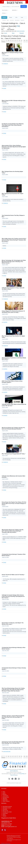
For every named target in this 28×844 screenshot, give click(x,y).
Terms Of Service (13, 775)
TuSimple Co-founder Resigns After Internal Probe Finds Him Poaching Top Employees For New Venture (13, 596)
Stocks (10, 17)
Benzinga (4, 88)
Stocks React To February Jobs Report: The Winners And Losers (12, 623)
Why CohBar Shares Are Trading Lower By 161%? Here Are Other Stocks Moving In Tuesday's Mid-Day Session (14, 240)
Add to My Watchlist (20, 31)
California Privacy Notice (17, 837)
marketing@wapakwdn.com (11, 826)
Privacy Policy (21, 773)
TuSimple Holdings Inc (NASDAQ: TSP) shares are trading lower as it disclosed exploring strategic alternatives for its (14, 108)
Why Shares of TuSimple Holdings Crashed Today (12, 53)
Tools (22, 17)
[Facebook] (12, 778)
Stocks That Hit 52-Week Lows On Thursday (13, 574)
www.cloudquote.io (14, 770)
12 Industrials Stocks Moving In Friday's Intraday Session (14, 668)
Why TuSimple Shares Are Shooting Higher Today (12, 172)
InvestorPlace (5, 322)
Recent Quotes (4, 10)
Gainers (4, 245)
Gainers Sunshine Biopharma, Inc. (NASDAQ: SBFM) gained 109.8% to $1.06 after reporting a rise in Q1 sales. (14, 538)
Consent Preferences (5, 843)
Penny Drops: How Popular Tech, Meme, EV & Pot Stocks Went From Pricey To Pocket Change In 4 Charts (14, 503)
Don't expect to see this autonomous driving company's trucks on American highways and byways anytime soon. (13, 60)
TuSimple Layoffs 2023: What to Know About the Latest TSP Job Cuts (14, 405)
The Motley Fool (5, 63)
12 (24, 40)
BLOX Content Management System (15, 839)
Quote (5, 33)
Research (22, 33)
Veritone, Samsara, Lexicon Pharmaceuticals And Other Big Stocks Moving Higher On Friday (13, 717)
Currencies (12, 20)
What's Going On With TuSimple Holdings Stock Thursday (13, 101)
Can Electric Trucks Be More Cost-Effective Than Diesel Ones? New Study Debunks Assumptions (13, 125)
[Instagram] (18, 778)
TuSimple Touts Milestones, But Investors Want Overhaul (13, 476)
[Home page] (14, 2)
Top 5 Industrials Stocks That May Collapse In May (13, 216)
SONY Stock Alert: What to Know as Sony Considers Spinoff (12, 381)
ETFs (16, 17)
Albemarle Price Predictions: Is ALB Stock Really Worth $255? (14, 358)
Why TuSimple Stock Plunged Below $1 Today (14, 453)
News (8, 20)
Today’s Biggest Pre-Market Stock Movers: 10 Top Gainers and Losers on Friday (13, 311)
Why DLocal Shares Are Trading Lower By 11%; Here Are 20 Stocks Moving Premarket (13, 428)
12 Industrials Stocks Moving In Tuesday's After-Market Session (14, 555)
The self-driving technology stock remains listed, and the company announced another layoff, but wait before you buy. (14, 295)
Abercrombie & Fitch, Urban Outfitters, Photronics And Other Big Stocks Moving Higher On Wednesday (14, 147)
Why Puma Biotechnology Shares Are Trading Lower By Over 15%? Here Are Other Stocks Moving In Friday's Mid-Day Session (13, 690)
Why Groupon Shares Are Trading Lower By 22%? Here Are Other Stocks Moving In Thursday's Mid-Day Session (12, 531)
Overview (4, 20)
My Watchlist (14, 10)
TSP (18, 26)
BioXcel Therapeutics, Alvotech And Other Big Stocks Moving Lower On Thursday (13, 76)
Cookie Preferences (10, 838)
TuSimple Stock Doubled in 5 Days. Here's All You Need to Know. (13, 288)
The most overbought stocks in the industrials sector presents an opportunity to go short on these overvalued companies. (13, 223)
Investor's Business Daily (6, 751)
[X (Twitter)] (9, 778)
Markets (4, 17)
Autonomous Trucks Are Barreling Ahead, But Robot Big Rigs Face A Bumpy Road (13, 742)
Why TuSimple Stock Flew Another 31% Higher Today (13, 336)
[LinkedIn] (15, 778)
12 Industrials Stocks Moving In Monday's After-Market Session (14, 648)
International (17, 20)
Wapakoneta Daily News (15, 835)
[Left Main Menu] (2, 2)
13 (26, 40)
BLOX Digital (10, 840)
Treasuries (22, 20)
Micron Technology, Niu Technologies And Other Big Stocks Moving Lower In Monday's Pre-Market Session (14, 262)
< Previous (3, 41)
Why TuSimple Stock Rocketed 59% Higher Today (12, 194)
